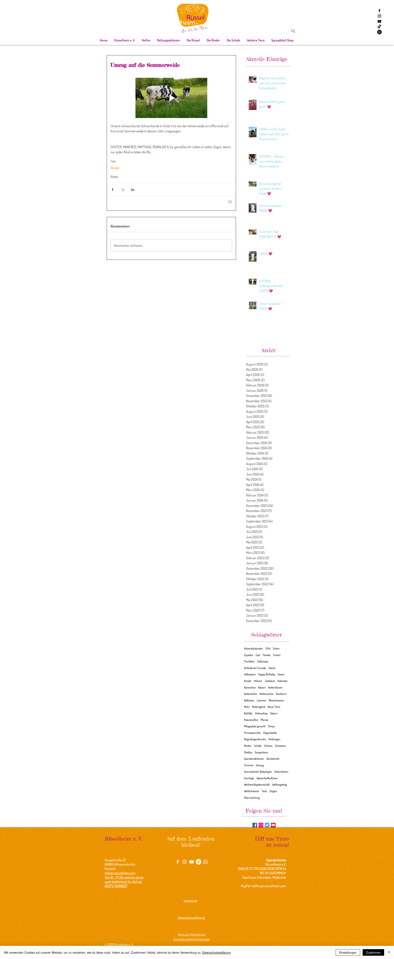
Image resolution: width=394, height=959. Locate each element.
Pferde (264, 720)
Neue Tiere (274, 706)
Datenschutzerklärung (216, 952)
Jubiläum (270, 681)
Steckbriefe (272, 758)
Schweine (280, 745)
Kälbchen (249, 700)
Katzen (262, 687)
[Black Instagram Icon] (379, 16)
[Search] (293, 31)
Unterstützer (281, 771)
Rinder (115, 168)
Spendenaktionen (254, 758)
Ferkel (276, 655)
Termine (248, 765)
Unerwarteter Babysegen (258, 771)
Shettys (248, 752)
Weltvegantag (279, 784)
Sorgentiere (261, 752)
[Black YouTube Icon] (379, 21)
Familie (267, 655)
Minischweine (276, 700)
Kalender (283, 681)
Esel (258, 655)
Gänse (272, 668)
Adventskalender (253, 648)
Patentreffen (251, 720)
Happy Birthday (266, 674)
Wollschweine (251, 791)
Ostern (273, 713)
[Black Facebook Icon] (379, 10)
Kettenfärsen (275, 687)
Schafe (258, 745)
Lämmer (261, 700)
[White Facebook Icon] (177, 862)
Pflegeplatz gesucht (255, 726)
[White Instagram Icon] (184, 862)
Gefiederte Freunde (255, 668)
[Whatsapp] (379, 32)
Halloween (250, 674)
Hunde (247, 681)
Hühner (258, 681)
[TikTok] (379, 26)
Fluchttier (249, 661)
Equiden (248, 655)
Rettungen (274, 739)
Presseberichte (252, 732)
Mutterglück (258, 706)
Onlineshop (261, 713)
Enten (276, 648)
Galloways (262, 661)
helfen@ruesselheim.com (269, 886)
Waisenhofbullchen (267, 778)
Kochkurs (281, 693)
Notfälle (248, 713)
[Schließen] (389, 952)
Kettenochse (267, 693)
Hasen (281, 674)
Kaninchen (250, 687)
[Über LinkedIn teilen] (133, 189)
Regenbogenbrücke (255, 739)
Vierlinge (249, 778)
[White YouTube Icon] (191, 862)
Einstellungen (348, 952)
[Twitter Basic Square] (267, 825)
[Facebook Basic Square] (254, 825)
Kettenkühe (250, 693)
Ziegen (273, 791)
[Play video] (171, 98)
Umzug (260, 765)
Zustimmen (373, 952)
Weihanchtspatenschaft (257, 784)
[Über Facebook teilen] (113, 189)
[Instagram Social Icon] (261, 825)
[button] (124, 40)
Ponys (271, 726)
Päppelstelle (270, 732)
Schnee (268, 745)
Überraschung (252, 797)
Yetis (264, 791)
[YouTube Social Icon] (273, 825)
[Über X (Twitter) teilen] (123, 189)
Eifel (268, 648)
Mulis (247, 706)
